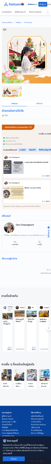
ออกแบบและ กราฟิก (9, 422)
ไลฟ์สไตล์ (18, 22)
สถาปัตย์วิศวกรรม (8, 436)
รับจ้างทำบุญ (28, 22)
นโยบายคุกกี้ (7, 453)
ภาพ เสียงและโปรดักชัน (10, 430)
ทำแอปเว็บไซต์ (7, 425)
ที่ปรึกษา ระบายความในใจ (33, 188)
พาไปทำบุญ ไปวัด (6, 324)
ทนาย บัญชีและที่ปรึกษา (10, 433)
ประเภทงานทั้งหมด (7, 22)
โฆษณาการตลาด (35, 11)
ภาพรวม (14, 103)
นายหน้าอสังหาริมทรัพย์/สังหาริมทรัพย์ (36, 162)
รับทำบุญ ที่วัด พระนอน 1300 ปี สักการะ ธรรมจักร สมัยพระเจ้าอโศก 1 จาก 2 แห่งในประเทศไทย (19, 330)
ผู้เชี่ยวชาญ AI (20, 11)
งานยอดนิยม (7, 11)
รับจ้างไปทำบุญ (31, 320)
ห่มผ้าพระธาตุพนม (43, 320)
